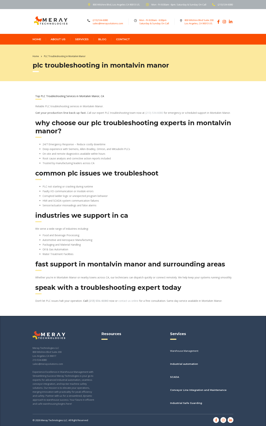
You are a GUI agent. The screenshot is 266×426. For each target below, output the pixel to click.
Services (82, 39)
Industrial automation (184, 363)
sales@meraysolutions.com (48, 364)
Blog (102, 39)
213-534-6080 (40, 360)
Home (36, 56)
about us (58, 39)
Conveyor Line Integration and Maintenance (198, 390)
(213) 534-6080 (154, 112)
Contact (123, 39)
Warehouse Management (184, 350)
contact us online (128, 300)
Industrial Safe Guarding (186, 403)
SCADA (174, 376)
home (37, 39)
